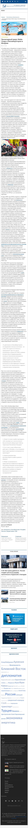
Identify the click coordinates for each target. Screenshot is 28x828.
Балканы (7, 788)
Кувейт (2, 688)
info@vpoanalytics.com (14, 805)
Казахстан (10, 686)
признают (3, 480)
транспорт (6, 706)
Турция (6, 710)
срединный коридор (16, 700)
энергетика (8, 722)
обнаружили (20, 331)
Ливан (12, 688)
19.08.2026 (4, 576)
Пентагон (3, 531)
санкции (19, 695)
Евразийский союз (8, 680)
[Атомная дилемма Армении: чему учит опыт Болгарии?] (4, 600)
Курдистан (7, 688)
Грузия (8, 672)
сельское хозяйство (16, 698)
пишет (17, 422)
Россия (10, 694)
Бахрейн (7, 665)
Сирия (22, 698)
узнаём (22, 272)
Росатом (3, 695)
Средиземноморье (4, 700)
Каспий (15, 686)
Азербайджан (7, 662)
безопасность (7, 529)
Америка (7, 790)
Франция (20, 711)
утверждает (10, 184)
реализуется (19, 200)
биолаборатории (15, 529)
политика (22, 690)
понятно (7, 229)
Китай (22, 686)
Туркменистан (15, 707)
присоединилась (20, 429)
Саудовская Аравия (6, 698)
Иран (21, 683)
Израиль (11, 683)
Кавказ (4, 686)
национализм (5, 690)
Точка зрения (14, 551)
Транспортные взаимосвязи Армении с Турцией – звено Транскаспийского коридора (18, 592)
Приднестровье (10, 531)
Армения (18, 662)
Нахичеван (23, 688)
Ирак (17, 683)
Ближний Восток (13, 669)
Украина (15, 711)
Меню (3, 10)
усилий (5, 301)
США (16, 531)
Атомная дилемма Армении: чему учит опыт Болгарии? (18, 599)
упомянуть (20, 64)
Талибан (8, 703)
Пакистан (16, 690)
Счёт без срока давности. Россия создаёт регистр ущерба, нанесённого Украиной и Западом (13, 572)
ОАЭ (11, 690)
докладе (12, 116)
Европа (6, 792)
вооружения (3, 672)
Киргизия (19, 686)
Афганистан (3, 665)
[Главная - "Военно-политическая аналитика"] (14, 4)
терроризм (13, 703)
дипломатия (11, 675)
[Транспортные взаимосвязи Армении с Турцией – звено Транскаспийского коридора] (4, 592)
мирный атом (17, 688)
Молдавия (22, 529)
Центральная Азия (8, 714)
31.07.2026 (12, 602)
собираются (9, 168)
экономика (14, 718)
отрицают (3, 380)
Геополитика (4, 36)
